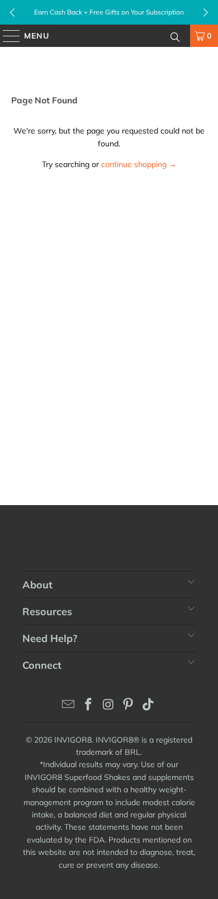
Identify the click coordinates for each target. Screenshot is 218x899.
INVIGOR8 (73, 740)
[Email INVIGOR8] (68, 705)
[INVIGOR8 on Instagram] (108, 705)
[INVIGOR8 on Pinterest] (128, 705)
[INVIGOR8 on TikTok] (148, 705)
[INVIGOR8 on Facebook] (88, 705)
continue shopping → (139, 164)
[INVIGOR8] (109, 36)
